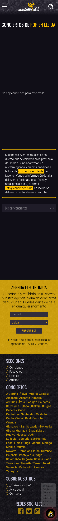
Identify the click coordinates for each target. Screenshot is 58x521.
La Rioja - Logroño (17, 438)
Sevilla (30, 344)
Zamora (39, 467)
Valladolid (25, 467)
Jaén (31, 434)
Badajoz (31, 402)
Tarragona (12, 463)
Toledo (47, 463)
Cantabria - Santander (20, 414)
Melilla (10, 447)
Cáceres (11, 410)
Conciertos (16, 367)
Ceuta (10, 418)
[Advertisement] (29, 59)
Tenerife (26, 463)
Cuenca (11, 422)
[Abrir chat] (50, 513)
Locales (14, 375)
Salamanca (13, 459)
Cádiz (22, 410)
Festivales (15, 371)
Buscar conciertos (16, 207)
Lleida (18, 443)
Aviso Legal (16, 489)
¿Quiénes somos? (20, 485)
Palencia (12, 455)
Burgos (46, 406)
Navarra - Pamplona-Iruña (23, 451)
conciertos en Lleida (30, 171)
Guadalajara (36, 430)
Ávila (21, 402)
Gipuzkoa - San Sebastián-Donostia (29, 426)
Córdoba (37, 418)
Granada (42, 344)
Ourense (46, 451)
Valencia (12, 467)
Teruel (37, 463)
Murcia (21, 447)
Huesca (22, 434)
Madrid (36, 443)
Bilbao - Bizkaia (31, 406)
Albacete (12, 397)
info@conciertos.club (19, 188)
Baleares (44, 402)
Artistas (14, 380)
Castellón (42, 414)
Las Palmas (38, 438)
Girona (10, 430)
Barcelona (12, 406)
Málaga (47, 443)
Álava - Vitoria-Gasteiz (34, 393)
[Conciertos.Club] (29, 6)
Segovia (27, 459)
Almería (36, 397)
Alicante (24, 397)
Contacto (15, 493)
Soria (47, 459)
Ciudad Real (23, 418)
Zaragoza (12, 471)
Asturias (11, 402)
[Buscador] (51, 7)
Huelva (10, 434)
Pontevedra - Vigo (30, 455)
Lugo (27, 443)
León (9, 443)
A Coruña (12, 393)
